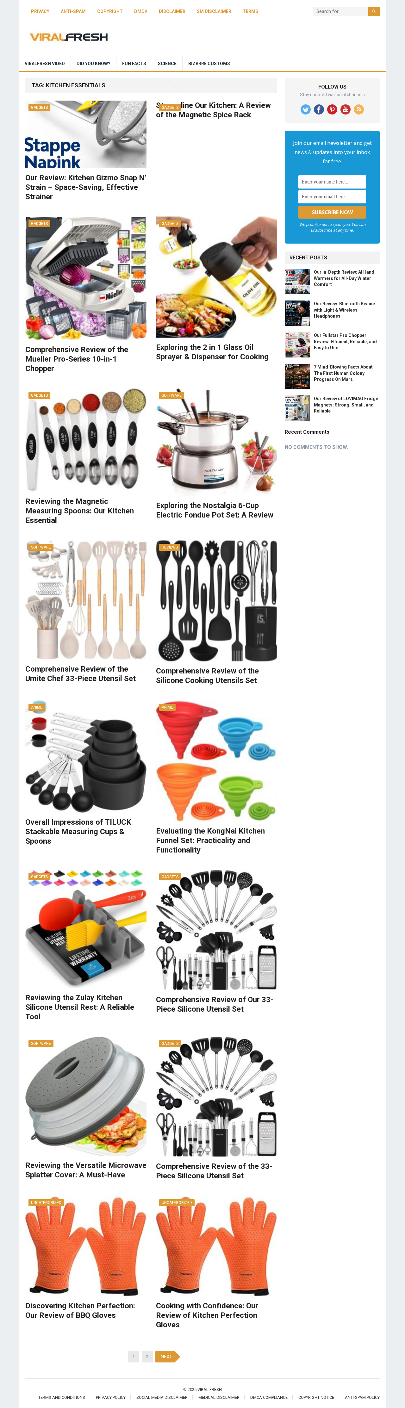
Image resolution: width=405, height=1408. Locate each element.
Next (166, 1357)
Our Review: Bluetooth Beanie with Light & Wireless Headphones (344, 309)
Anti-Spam (73, 11)
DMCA (140, 11)
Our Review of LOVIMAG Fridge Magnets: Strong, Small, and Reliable (346, 404)
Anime (36, 707)
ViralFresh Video (45, 63)
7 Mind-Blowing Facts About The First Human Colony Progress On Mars (343, 372)
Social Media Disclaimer (162, 1397)
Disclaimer (172, 11)
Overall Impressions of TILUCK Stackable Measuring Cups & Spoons (78, 832)
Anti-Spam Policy (362, 1397)
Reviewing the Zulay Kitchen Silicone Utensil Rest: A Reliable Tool (79, 1007)
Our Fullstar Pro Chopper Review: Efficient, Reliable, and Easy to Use (345, 341)
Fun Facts (134, 63)
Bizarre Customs (209, 63)
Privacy (40, 11)
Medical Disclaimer (219, 1397)
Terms (250, 11)
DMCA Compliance (269, 1397)
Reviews (170, 547)
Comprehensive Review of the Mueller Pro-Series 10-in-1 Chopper (76, 359)
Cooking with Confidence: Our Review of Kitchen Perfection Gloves (207, 1315)
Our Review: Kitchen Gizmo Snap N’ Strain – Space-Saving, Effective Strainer (85, 187)
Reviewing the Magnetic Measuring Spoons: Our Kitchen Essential (79, 511)
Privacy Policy (111, 1397)
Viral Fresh (209, 1389)
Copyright (110, 11)
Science (167, 63)
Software (172, 395)
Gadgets (39, 107)
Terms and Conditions (61, 1397)
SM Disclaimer (214, 11)
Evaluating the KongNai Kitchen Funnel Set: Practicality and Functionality (210, 840)
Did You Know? (93, 63)
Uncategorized (46, 1202)
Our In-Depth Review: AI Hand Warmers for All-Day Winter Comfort (344, 278)
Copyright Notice (316, 1397)
